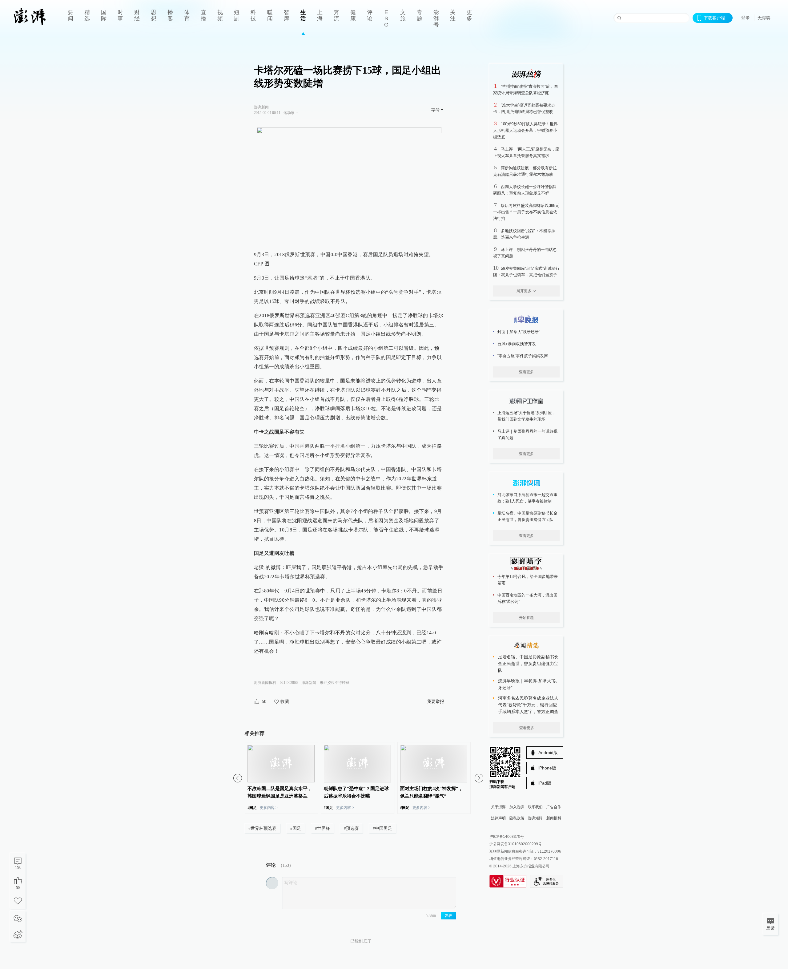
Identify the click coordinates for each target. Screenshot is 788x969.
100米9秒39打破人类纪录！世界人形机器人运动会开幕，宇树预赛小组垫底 (525, 130)
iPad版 (544, 783)
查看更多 (526, 372)
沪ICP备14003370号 (506, 836)
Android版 (548, 752)
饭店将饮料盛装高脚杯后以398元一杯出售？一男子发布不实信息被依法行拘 (526, 212)
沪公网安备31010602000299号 (515, 844)
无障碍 (764, 17)
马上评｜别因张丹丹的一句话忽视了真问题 (527, 434)
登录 (745, 17)
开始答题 (526, 618)
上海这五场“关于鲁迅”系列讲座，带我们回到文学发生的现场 (526, 416)
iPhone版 (547, 767)
